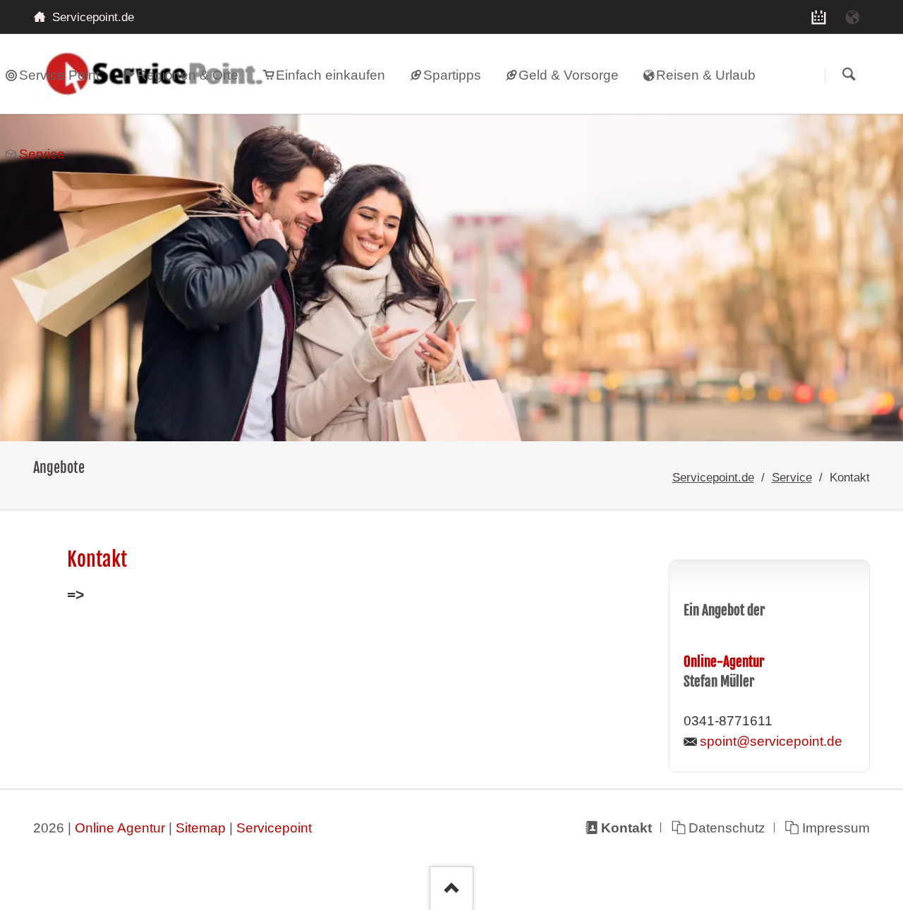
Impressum (835, 827)
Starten (848, 75)
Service (792, 477)
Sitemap (201, 827)
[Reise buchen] (853, 17)
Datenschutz (727, 827)
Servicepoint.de (713, 477)
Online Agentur (120, 827)
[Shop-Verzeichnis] (819, 17)
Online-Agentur (724, 661)
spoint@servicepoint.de (771, 741)
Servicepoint (274, 827)
